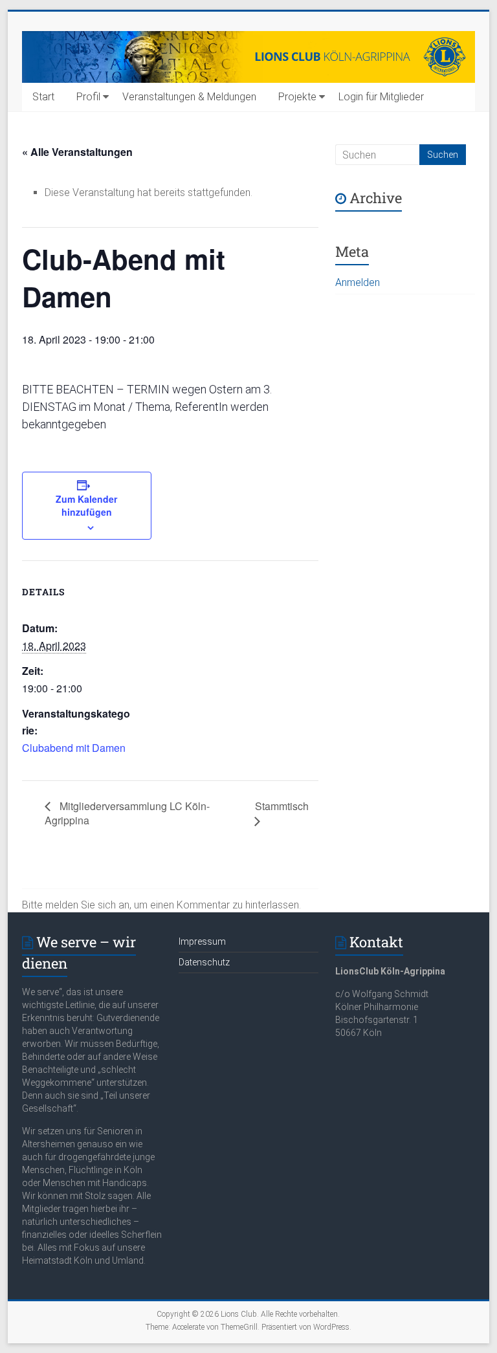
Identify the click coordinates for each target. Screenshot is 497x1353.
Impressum (202, 941)
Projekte (297, 97)
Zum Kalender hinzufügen (86, 505)
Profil (88, 97)
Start (43, 97)
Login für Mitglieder (381, 97)
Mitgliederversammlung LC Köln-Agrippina (127, 813)
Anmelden (357, 282)
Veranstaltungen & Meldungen (189, 97)
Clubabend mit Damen (74, 747)
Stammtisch (282, 805)
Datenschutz (204, 962)
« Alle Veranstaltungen (77, 151)
